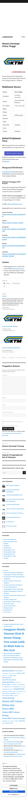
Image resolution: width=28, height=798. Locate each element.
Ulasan (5, 375)
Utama (6, 570)
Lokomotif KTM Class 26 (13, 517)
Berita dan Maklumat (10, 539)
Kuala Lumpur (6, 684)
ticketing (22, 721)
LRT (3, 686)
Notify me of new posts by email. (10, 425)
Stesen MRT (8, 709)
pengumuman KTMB (6, 691)
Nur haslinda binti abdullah (12, 741)
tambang (4, 721)
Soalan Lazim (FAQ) (9, 606)
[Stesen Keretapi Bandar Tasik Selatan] (13, 339)
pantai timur (22, 686)
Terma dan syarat (11, 526)
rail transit (18, 693)
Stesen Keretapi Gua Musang (14, 513)
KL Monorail (10, 521)
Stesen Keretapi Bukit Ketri (14, 495)
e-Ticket (18, 673)
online (11, 686)
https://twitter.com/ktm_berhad (13, 222)
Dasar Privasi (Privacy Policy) (12, 601)
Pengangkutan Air (9, 550)
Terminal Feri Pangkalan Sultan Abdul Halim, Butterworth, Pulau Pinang (13, 659)
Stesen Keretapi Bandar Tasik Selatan (11, 347)
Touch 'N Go (9, 723)
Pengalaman (7, 547)
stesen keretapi (8, 698)
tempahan (12, 721)
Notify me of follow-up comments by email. (12, 421)
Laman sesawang (7, 412)
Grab (8, 675)
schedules (15, 695)
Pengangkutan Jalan (10, 552)
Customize (14, 785)
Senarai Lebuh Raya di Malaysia (13, 585)
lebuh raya (22, 684)
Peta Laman (7, 612)
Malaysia (6, 686)
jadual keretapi (6, 677)
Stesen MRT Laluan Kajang (11, 714)
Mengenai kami (8, 608)
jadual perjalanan (8, 682)
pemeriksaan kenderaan (7, 689)
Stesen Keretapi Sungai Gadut (15, 508)
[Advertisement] (14, 17)
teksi (8, 721)
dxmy (5, 357)
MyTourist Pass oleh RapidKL (12, 653)
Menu (23, 36)
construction (5, 673)
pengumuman (19, 689)
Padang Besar (16, 686)
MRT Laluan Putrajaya (12, 485)
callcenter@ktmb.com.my (14, 204)
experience (4, 675)
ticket (16, 721)
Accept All (13, 791)
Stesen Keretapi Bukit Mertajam (9, 326)
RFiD (11, 695)
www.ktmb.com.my (17, 268)
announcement (8, 671)
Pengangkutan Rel (20, 357)
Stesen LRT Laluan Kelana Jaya (12, 703)
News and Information (10, 541)
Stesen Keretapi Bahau (13, 504)
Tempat (6, 558)
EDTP (23, 673)
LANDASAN (7, 37)
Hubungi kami (8, 610)
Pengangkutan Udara (10, 556)
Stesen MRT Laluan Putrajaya (13, 718)
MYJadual (6, 161)
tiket (3, 723)
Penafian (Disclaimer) (10, 599)
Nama (4, 397)
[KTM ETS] (13, 302)
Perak (24, 691)
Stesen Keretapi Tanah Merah (12, 744)
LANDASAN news (15, 684)
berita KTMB (18, 671)
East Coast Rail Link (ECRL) (12, 655)
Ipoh (11, 675)
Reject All (14, 788)
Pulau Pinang (5, 693)
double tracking (12, 673)
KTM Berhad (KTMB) (8, 172)
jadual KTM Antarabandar (9, 680)
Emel (4, 405)
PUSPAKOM (12, 693)
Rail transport (5, 695)
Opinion (6, 543)
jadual (14, 675)
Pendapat (6, 545)
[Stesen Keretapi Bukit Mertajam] (13, 318)
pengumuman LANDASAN (17, 691)
